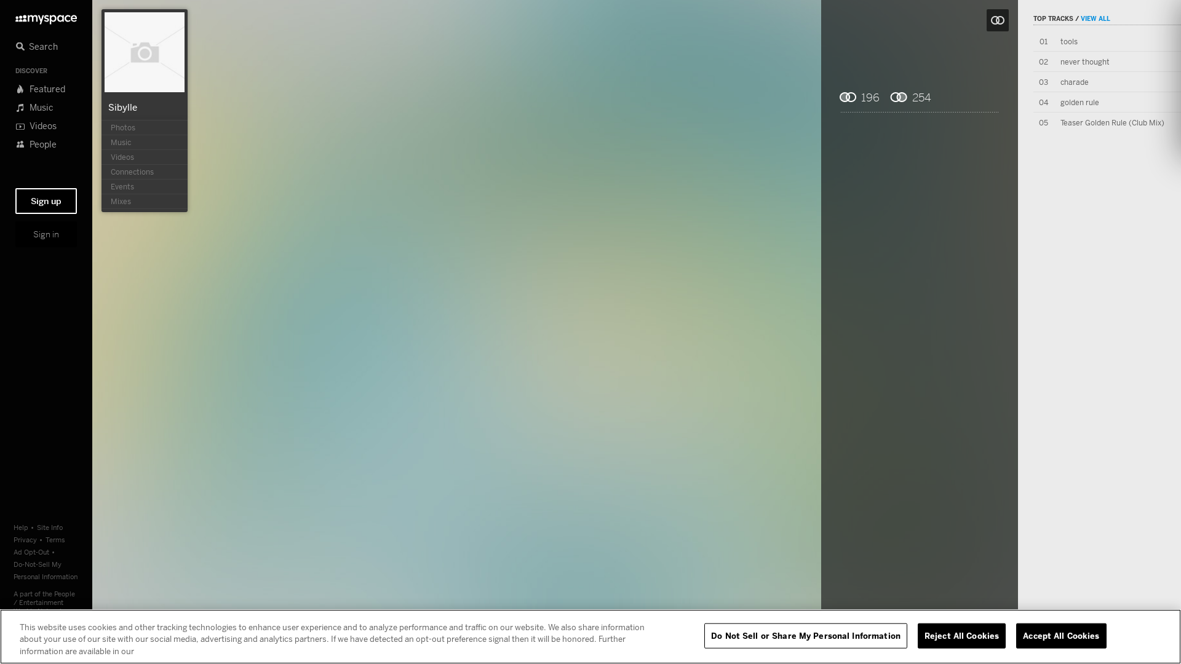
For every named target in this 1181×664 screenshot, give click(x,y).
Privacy (25, 539)
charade (1074, 82)
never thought (1085, 62)
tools (1069, 41)
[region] (590, 636)
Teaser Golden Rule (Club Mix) (1112, 122)
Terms (55, 539)
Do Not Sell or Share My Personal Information (806, 635)
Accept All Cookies (1061, 635)
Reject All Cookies (962, 635)
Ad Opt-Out (31, 551)
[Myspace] (46, 16)
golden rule (1079, 102)
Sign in (46, 234)
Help (21, 527)
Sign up (46, 201)
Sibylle (122, 107)
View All (1095, 18)
